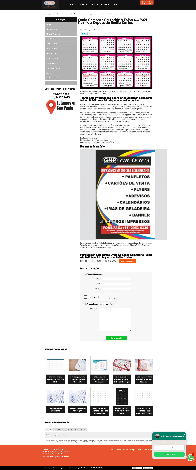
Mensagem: (94, 308)
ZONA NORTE (58, 429)
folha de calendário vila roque (78, 409)
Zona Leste (82, 429)
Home (72, 5)
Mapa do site (148, 450)
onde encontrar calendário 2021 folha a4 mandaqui (144, 410)
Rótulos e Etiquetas (52, 78)
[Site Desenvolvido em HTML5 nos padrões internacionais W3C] (137, 468)
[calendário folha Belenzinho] (55, 396)
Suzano (66, 429)
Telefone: (98, 289)
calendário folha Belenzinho (55, 409)
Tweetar (84, 33)
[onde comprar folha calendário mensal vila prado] (77, 365)
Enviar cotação (116, 338)
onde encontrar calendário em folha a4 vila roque (100, 410)
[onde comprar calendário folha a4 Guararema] (99, 365)
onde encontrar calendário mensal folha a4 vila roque (122, 379)
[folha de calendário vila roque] (77, 396)
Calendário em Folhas (53, 39)
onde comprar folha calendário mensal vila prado (77, 379)
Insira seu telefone (169, 443)
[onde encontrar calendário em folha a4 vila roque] (99, 396)
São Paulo (74, 429)
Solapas (48, 83)
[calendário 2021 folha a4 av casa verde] (122, 396)
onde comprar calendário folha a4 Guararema (100, 379)
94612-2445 (148, 4)
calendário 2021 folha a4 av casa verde (122, 410)
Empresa (83, 5)
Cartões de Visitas (52, 49)
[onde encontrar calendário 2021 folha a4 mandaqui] (144, 396)
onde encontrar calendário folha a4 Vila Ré (55, 379)
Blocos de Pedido (51, 29)
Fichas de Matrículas (52, 58)
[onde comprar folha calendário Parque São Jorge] (144, 365)
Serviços (105, 5)
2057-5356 (148, 2)
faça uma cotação (127, 261)
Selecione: (49, 429)
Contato (117, 5)
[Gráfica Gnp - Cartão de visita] (55, 4)
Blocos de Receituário (53, 34)
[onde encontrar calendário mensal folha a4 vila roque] (122, 365)
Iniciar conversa (169, 454)
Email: (99, 284)
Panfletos (49, 73)
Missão (94, 5)
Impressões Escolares (53, 68)
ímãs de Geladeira (52, 63)
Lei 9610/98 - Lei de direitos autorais (91, 442)
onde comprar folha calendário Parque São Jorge (144, 379)
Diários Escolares (51, 53)
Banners (49, 24)
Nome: (99, 279)
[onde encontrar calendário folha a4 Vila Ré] (55, 365)
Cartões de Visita (51, 44)
